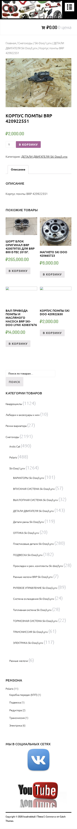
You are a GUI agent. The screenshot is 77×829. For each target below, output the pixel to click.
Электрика (15, 725)
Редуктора (15, 710)
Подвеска (15, 702)
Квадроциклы (14, 404)
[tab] (18, 169)
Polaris (13, 457)
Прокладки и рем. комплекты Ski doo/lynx (38, 566)
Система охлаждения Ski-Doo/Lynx (33, 599)
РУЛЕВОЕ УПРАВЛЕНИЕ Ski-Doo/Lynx (35, 588)
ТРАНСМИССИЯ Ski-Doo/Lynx (30, 632)
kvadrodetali (29, 816)
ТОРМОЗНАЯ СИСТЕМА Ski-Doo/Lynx (35, 621)
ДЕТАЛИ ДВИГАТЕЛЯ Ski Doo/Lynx (44, 156)
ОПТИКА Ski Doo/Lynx (26, 533)
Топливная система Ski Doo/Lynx (32, 610)
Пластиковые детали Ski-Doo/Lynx (33, 544)
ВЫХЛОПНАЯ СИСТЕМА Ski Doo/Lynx (35, 500)
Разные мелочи (18, 661)
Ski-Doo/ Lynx (43, 43)
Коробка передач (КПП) (23, 695)
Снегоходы (25, 43)
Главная (11, 43)
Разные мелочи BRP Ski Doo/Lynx (33, 577)
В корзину (28, 144)
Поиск (14, 382)
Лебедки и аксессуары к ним (23, 415)
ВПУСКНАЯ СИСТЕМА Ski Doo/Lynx (34, 489)
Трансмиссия (17, 718)
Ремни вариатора (16, 426)
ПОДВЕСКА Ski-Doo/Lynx (28, 555)
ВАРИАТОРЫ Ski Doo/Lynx (28, 478)
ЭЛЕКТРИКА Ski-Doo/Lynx (28, 643)
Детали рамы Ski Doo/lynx (28, 522)
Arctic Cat (14, 446)
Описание (18, 169)
